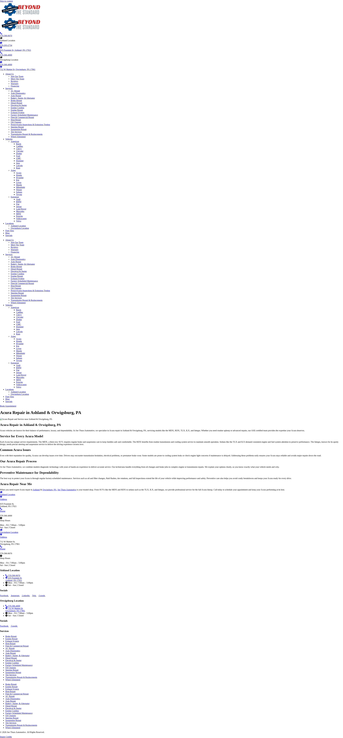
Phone (2, 549)
